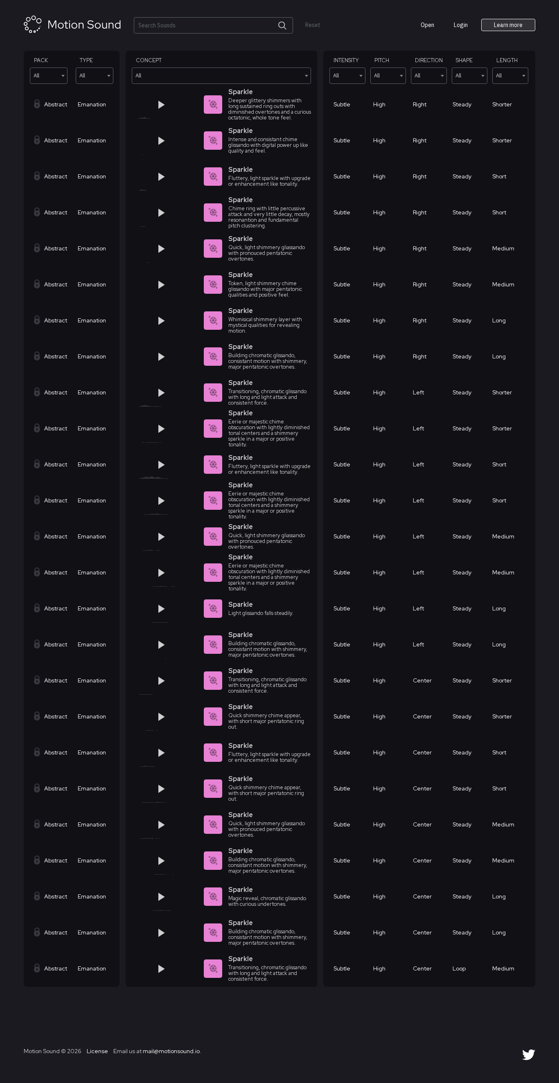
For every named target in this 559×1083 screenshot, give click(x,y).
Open (427, 25)
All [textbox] (36, 75)
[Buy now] (187, 104)
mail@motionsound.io (171, 1051)
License (97, 1051)
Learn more (508, 25)
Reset (312, 25)
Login (461, 25)
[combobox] (49, 76)
